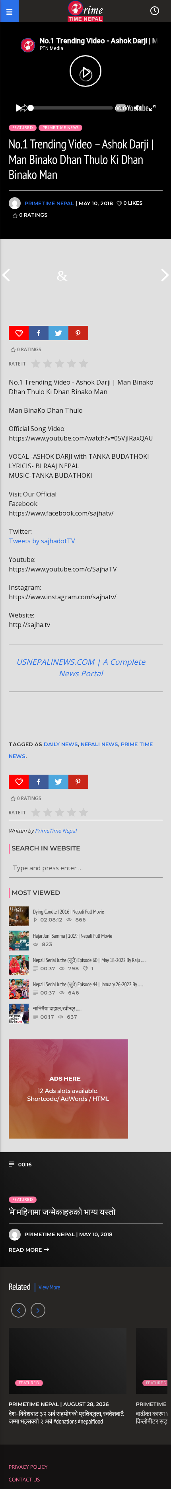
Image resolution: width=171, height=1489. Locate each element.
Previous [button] (6, 275)
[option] (63, 275)
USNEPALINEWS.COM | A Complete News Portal (81, 667)
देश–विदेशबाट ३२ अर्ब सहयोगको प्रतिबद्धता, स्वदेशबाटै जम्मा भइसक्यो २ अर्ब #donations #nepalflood (66, 1418)
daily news (61, 744)
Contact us (24, 1479)
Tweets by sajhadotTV (42, 541)
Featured (22, 127)
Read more (26, 1250)
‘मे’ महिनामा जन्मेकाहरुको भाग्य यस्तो (62, 1212)
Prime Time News (60, 127)
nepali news (99, 744)
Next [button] (165, 275)
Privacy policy (28, 1466)
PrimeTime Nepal (49, 203)
